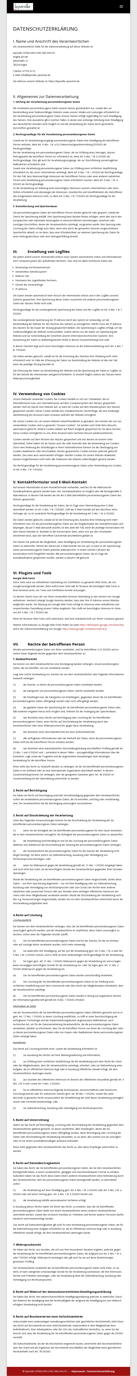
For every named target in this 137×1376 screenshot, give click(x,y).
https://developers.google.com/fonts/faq (102, 624)
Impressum (78, 1371)
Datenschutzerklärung (101, 1371)
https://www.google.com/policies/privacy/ (84, 628)
